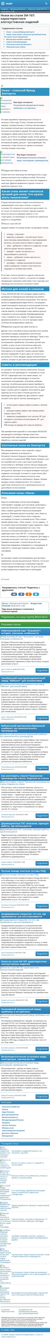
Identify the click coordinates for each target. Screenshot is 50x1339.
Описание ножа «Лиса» (16, 47)
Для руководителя (10, 1114)
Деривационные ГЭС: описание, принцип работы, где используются (25, 824)
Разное (5, 1109)
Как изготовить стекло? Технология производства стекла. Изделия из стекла (25, 777)
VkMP (9, 3)
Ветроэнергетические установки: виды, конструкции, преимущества (32, 159)
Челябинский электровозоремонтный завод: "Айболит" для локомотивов (23, 679)
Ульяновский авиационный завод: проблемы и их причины (28, 106)
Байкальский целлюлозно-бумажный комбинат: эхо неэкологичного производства (23, 728)
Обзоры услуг (8, 1128)
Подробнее (42, 670)
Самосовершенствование (13, 1130)
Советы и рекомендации (16, 42)
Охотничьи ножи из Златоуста (18, 44)
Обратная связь (8, 1311)
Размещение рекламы (28, 1311)
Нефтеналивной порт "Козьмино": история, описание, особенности (21, 632)
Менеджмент (7, 1136)
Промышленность (7, 672)
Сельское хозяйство (11, 1107)
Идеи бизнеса (8, 1112)
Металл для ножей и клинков (18, 39)
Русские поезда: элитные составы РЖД (23, 871)
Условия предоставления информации (17, 1334)
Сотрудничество (25, 1310)
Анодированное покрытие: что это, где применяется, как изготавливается (23, 915)
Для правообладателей (28, 1313)
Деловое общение (10, 1133)
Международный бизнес (13, 1120)
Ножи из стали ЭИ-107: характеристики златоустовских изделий (24, 962)
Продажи (6, 1122)
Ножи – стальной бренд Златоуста (20, 32)
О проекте (5, 1310)
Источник (5, 579)
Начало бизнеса (9, 1125)
